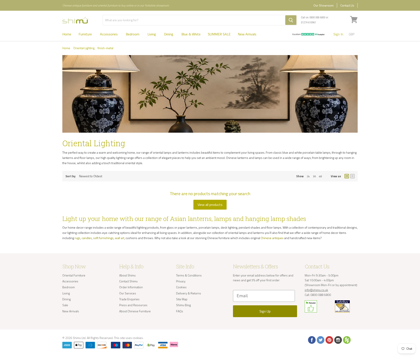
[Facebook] (311, 339)
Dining (169, 34)
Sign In (338, 34)
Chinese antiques (272, 238)
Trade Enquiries (129, 299)
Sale (65, 305)
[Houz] (346, 339)
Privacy (181, 281)
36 (314, 176)
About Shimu (127, 275)
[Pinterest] (329, 339)
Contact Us (347, 5)
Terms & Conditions (189, 275)
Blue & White (191, 34)
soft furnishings (103, 238)
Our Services (127, 293)
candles (87, 238)
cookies (138, 337)
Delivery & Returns (188, 293)
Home (66, 34)
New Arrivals (247, 34)
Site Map (181, 299)
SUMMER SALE (219, 34)
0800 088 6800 (317, 17)
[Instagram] (337, 339)
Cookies (181, 287)
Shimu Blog (183, 305)
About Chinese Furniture (135, 311)
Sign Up (265, 311)
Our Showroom (323, 5)
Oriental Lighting (83, 48)
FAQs (179, 311)
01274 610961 (308, 22)
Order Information (131, 287)
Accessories (109, 34)
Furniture (86, 34)
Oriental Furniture (73, 275)
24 (308, 176)
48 (320, 176)
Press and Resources (133, 305)
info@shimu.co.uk (316, 290)
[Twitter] (320, 339)
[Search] (291, 20)
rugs (77, 238)
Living (152, 34)
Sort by (70, 176)
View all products (210, 204)
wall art (119, 238)
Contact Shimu (128, 281)
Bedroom (133, 34)
